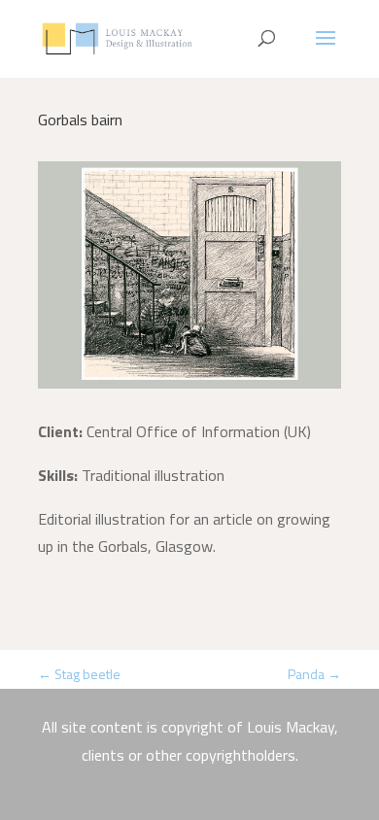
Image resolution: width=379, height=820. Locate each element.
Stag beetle (79, 674)
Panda (314, 674)
